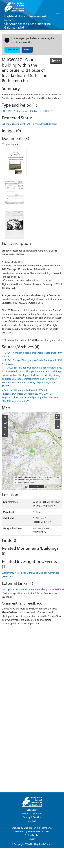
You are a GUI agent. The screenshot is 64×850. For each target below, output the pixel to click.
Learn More (12, 49)
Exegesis (28, 828)
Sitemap (32, 821)
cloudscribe (33, 835)
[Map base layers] (5, 423)
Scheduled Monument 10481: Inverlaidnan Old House (29, 124)
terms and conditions (41, 480)
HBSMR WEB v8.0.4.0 (38, 831)
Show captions (12, 145)
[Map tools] (5, 434)
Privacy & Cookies (32, 817)
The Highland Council (41, 844)
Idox (39, 828)
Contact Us (32, 810)
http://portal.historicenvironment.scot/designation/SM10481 (33, 589)
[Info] (5, 429)
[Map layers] (5, 418)
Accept (27, 49)
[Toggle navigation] (57, 15)
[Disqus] (32, 669)
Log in (32, 839)
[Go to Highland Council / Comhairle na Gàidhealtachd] (14, 6)
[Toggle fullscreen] (57, 416)
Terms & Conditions (32, 813)
